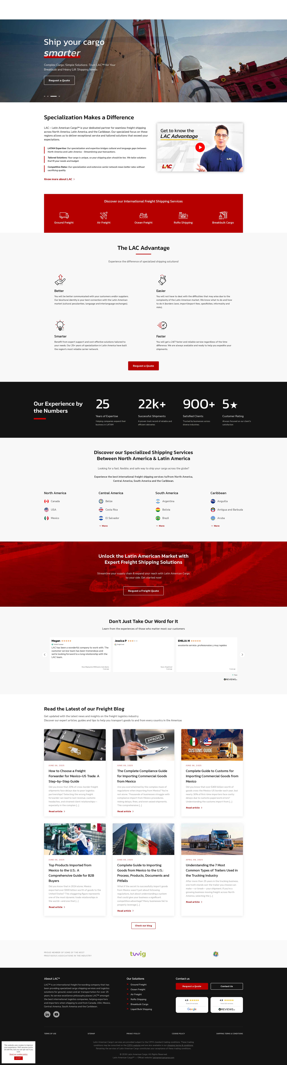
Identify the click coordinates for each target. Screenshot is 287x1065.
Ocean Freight (138, 989)
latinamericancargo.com (163, 1057)
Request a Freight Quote (143, 591)
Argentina (168, 501)
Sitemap (91, 1034)
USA (53, 509)
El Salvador (112, 518)
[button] (44, 654)
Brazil (165, 518)
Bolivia (166, 509)
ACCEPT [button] (18, 1058)
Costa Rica (111, 509)
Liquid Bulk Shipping (141, 1009)
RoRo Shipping (138, 999)
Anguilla (222, 501)
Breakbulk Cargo (139, 1004)
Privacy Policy (133, 1034)
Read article (56, 811)
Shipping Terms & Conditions (229, 1034)
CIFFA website (134, 1045)
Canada (55, 501)
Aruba (221, 518)
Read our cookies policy (18, 1054)
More (105, 526)
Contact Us (227, 986)
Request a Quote (59, 80)
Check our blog (143, 925)
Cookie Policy (178, 1034)
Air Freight (136, 994)
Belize (108, 501)
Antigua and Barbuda (230, 509)
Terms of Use (50, 1034)
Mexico (55, 518)
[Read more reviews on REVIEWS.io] (230, 679)
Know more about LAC (58, 179)
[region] (143, 654)
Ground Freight (139, 984)
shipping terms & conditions (180, 1045)
